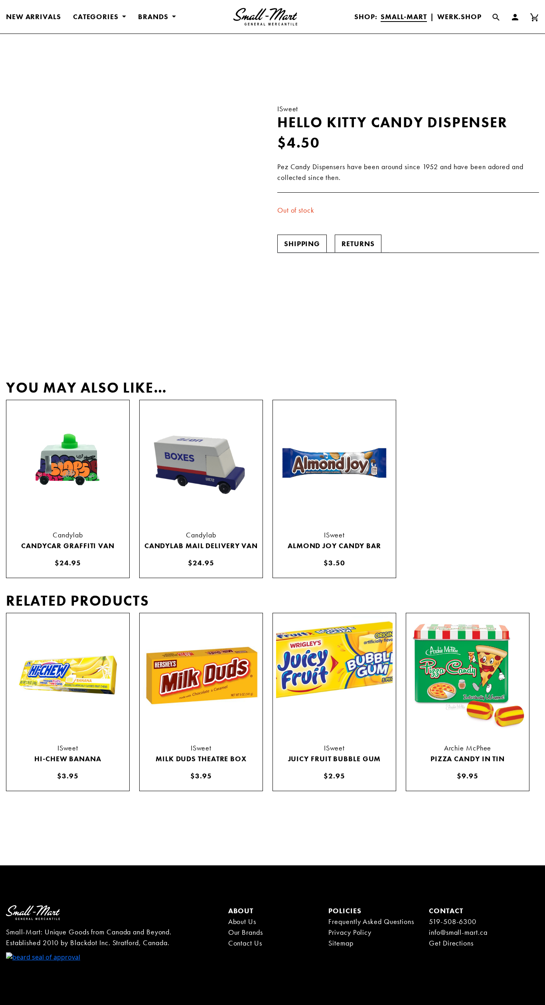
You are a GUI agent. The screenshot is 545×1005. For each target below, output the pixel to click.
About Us (242, 921)
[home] (33, 912)
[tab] (302, 244)
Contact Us (245, 943)
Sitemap (340, 943)
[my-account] (519, 17)
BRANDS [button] (154, 16)
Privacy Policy (349, 932)
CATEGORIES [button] (96, 16)
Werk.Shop (459, 16)
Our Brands (245, 932)
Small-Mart (404, 16)
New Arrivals (33, 16)
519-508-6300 (452, 921)
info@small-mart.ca (458, 932)
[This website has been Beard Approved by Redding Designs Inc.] (43, 956)
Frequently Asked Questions (371, 921)
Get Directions (451, 943)
